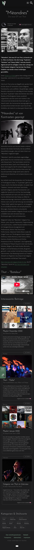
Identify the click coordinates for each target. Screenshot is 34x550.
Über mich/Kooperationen (13, 535)
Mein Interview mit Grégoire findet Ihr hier (13, 262)
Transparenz (7, 537)
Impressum (27, 537)
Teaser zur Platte (10, 76)
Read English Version (25, 24)
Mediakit (25, 535)
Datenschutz (17, 537)
